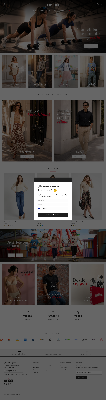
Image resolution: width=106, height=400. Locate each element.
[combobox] (39, 208)
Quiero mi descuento (52, 215)
